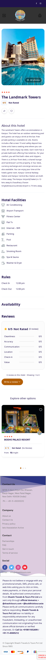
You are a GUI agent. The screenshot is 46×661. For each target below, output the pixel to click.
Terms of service (10, 553)
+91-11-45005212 (16, 501)
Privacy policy (8, 523)
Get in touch (8, 549)
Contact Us (7, 520)
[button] (40, 15)
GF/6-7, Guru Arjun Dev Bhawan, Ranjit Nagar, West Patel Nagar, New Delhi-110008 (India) (17, 493)
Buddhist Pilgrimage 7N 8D (13, 27)
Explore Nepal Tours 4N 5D (13, 39)
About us (6, 516)
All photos (35, 80)
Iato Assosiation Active (13, 527)
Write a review (11, 381)
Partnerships (8, 541)
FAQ (4, 545)
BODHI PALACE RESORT (17, 439)
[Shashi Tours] (39, 433)
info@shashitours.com (20, 572)
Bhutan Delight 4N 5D (11, 33)
